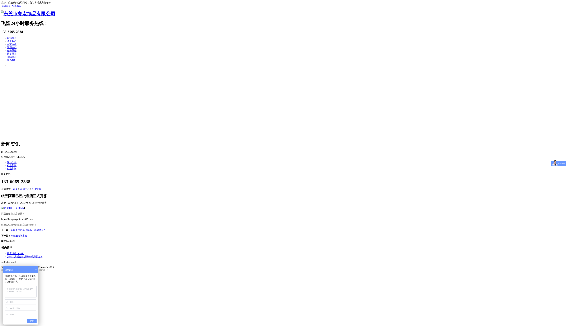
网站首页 (12, 38)
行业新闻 (12, 165)
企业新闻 (12, 168)
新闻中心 (12, 47)
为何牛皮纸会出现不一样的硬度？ (28, 230)
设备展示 (12, 53)
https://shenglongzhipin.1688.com (17, 219)
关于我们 (12, 41)
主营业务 (12, 44)
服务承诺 (12, 50)
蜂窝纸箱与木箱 (19, 235)
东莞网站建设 (41, 270)
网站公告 (12, 162)
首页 (15, 189)
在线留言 (6, 5)
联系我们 (12, 60)
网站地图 (16, 5)
